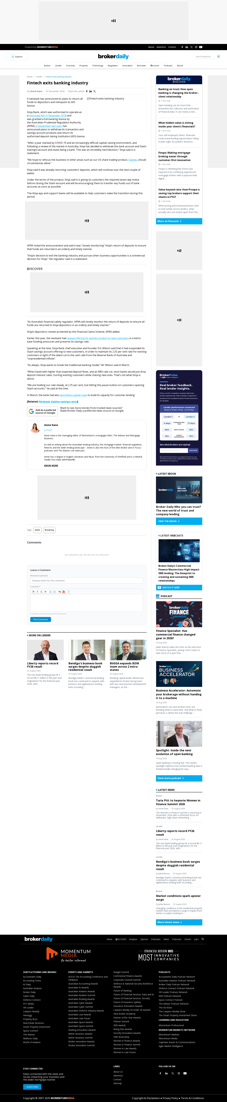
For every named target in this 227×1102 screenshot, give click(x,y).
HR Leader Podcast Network (173, 992)
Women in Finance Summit (127, 1044)
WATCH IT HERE (171, 587)
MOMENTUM (47, 46)
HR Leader (28, 1007)
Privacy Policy (170, 1098)
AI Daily (27, 984)
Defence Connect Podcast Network (176, 988)
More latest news (168, 922)
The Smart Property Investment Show (178, 1015)
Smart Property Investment (36, 1026)
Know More (51, 465)
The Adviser (29, 1034)
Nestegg (27, 1015)
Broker (47, 65)
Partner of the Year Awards (127, 1017)
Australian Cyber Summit (80, 1006)
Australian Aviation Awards (81, 991)
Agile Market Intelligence (171, 1046)
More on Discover (168, 221)
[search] (203, 939)
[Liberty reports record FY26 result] (45, 651)
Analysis (133, 939)
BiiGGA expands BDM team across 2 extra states (124, 666)
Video (166, 939)
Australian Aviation (32, 988)
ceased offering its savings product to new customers (98, 338)
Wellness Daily (30, 1038)
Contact (172, 46)
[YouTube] (200, 47)
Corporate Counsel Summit (127, 979)
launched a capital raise (73, 395)
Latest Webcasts (171, 535)
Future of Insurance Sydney (127, 1002)
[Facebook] (182, 47)
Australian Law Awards (79, 1014)
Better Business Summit (80, 1037)
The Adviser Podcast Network (174, 1003)
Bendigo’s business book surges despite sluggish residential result (85, 666)
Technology (97, 65)
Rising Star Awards (123, 1029)
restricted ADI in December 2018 (48, 115)
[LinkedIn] (186, 47)
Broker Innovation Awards (81, 1041)
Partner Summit (121, 1021)
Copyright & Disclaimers (146, 1098)
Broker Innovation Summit (81, 1045)
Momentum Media (168, 1038)
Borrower (141, 65)
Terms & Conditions (192, 1098)
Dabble (132, 159)
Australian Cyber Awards (80, 1002)
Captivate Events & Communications (177, 1042)
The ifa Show (165, 1007)
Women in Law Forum (125, 1052)
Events (188, 939)
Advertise (161, 46)
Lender (58, 65)
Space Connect (30, 1030)
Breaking (49, 530)
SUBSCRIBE (32, 1086)
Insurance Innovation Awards (128, 1006)
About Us (118, 1071)
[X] (191, 47)
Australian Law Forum (79, 1018)
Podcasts (168, 65)
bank (37, 530)
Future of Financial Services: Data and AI (134, 994)
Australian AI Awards (78, 987)
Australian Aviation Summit (81, 995)
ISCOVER (121, 939)
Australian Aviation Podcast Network (177, 980)
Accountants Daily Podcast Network (177, 976)
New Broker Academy (124, 1013)
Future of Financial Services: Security (132, 998)
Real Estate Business (33, 1023)
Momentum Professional (171, 1025)
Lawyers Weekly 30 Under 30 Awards (132, 1009)
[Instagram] (196, 47)
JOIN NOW (193, 450)
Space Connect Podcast (171, 999)
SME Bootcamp (121, 1036)
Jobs (196, 939)
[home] (113, 56)
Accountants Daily (32, 976)
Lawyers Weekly (31, 1011)
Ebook (180, 65)
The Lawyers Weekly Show (172, 1011)
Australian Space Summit (80, 1026)
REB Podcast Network (170, 996)
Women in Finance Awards (127, 1040)
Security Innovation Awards (127, 1033)
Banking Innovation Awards (82, 1029)
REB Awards (120, 1025)
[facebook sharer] (86, 91)
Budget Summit (121, 972)
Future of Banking (122, 990)
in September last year (48, 126)
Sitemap (118, 1083)
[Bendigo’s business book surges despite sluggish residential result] (86, 651)
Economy (70, 65)
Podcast (166, 596)
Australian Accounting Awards (83, 983)
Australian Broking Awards (81, 999)
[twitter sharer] (94, 91)
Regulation (113, 65)
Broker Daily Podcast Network (174, 984)
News (109, 939)
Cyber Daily (28, 996)
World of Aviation (31, 1042)
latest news (166, 789)
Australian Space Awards (80, 1022)
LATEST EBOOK (167, 474)
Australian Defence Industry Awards (86, 1010)
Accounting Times (32, 980)
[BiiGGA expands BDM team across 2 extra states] (128, 651)
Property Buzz (30, 1019)
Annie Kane (36, 91)
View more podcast (169, 778)
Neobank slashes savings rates (58, 401)
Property (84, 65)
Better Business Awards (80, 1033)
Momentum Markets (169, 1034)
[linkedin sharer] (90, 91)
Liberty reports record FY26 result (42, 665)
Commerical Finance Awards (128, 975)
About (151, 46)
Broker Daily (29, 992)
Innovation (127, 65)
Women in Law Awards (125, 1048)
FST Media (28, 1003)
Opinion (144, 939)
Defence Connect (32, 999)
